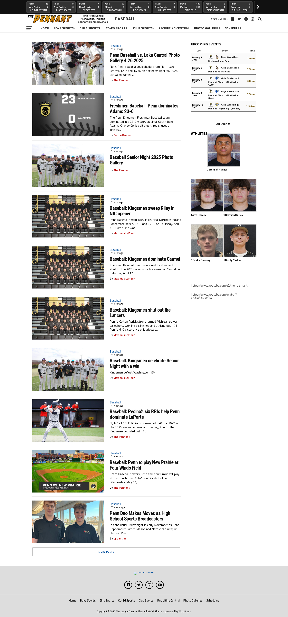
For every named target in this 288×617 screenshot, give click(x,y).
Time (252, 50)
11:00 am (250, 106)
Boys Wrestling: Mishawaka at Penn (223, 59)
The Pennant (121, 80)
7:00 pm (251, 58)
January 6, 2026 (197, 58)
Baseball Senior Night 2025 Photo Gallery (141, 159)
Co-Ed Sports (116, 28)
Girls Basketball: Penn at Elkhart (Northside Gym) (223, 81)
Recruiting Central (173, 28)
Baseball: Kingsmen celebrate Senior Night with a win (144, 363)
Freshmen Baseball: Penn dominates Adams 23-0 (144, 108)
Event (225, 50)
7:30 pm (251, 69)
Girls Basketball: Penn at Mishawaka (223, 69)
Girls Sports (90, 28)
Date (199, 50)
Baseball (115, 45)
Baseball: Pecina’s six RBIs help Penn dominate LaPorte (144, 414)
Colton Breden (122, 135)
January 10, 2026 (197, 106)
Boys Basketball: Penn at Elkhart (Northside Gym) (223, 94)
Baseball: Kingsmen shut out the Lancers (140, 312)
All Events (223, 123)
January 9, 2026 (197, 81)
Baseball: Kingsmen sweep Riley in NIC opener (142, 210)
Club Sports (143, 28)
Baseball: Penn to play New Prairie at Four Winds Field (144, 465)
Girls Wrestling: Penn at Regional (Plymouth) (224, 106)
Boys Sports (64, 28)
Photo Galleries (207, 28)
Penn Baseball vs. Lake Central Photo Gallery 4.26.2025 (145, 57)
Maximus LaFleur (124, 233)
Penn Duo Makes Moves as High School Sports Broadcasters (140, 516)
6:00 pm (251, 81)
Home (45, 28)
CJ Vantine (120, 538)
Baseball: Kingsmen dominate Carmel (145, 259)
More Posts (106, 552)
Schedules (233, 28)
